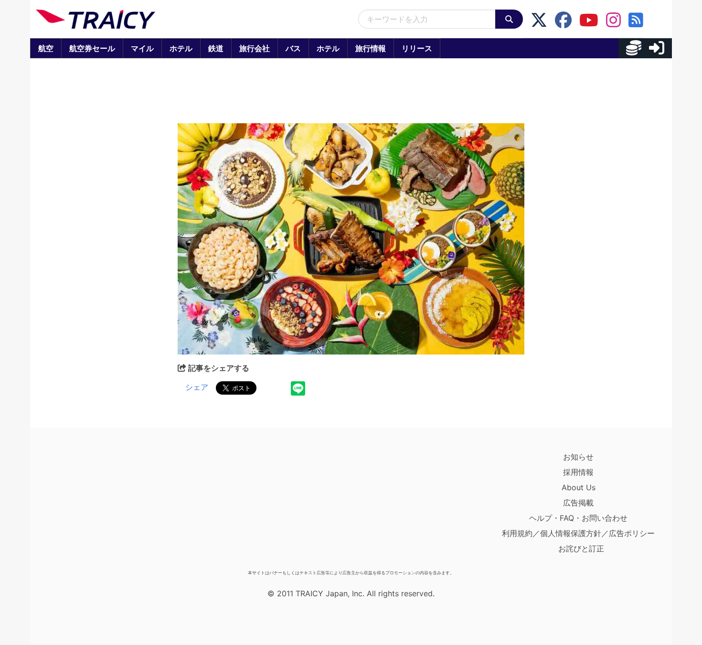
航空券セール (92, 48)
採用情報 (578, 472)
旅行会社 (254, 48)
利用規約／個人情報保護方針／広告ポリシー (578, 533)
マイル (142, 48)
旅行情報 (370, 48)
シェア (196, 387)
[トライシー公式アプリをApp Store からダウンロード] (91, 507)
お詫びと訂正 (581, 548)
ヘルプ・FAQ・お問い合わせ (578, 518)
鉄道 (215, 48)
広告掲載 (578, 502)
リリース (417, 48)
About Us (579, 487)
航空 (45, 48)
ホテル (181, 48)
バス (293, 48)
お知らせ (578, 457)
